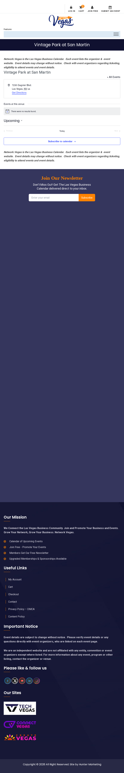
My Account (14, 579)
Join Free (93, 11)
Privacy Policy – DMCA (21, 609)
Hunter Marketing (90, 764)
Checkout (13, 594)
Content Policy (16, 616)
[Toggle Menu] (116, 34)
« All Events (113, 77)
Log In (71, 11)
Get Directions (19, 92)
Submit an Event (110, 11)
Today (62, 131)
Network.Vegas (62, 21)
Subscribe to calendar (60, 141)
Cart (81, 9)
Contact (12, 601)
